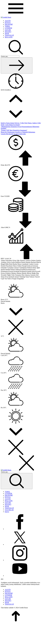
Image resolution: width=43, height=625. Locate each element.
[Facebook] (20, 529)
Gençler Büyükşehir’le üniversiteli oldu (13, 134)
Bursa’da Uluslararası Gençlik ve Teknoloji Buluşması (18, 132)
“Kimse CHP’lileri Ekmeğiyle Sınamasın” (14, 130)
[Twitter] (20, 544)
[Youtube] (20, 576)
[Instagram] (20, 560)
